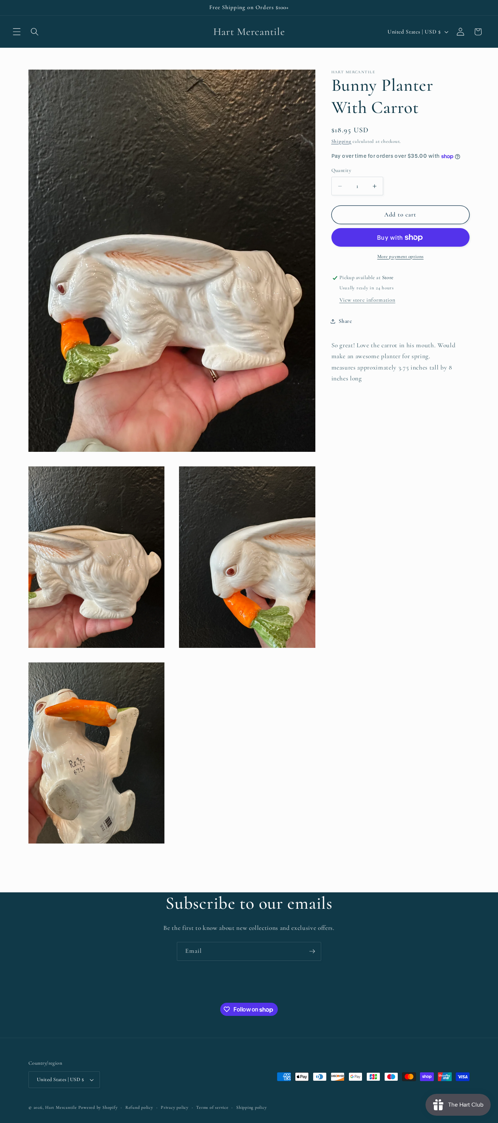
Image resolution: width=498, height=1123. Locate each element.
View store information (367, 300)
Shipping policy (251, 1107)
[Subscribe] (312, 951)
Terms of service (212, 1107)
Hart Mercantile (61, 1107)
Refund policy (139, 1107)
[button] (17, 31)
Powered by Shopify (98, 1107)
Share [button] (345, 321)
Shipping (341, 142)
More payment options (400, 256)
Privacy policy (174, 1107)
